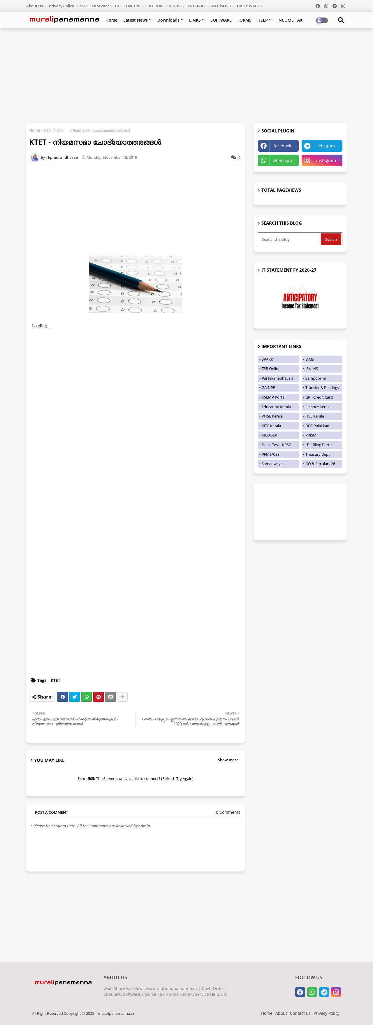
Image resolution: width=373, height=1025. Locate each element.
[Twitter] (74, 697)
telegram (326, 146)
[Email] (110, 697)
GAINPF (268, 387)
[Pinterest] (98, 697)
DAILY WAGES (249, 5)
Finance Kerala (317, 406)
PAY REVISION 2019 (163, 5)
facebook (282, 146)
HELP (262, 20)
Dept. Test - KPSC (276, 444)
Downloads (168, 20)
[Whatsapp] (86, 697)
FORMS (244, 20)
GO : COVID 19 (128, 5)
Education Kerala (276, 406)
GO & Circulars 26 (320, 463)
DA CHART (196, 5)
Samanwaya (272, 463)
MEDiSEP (269, 435)
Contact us (300, 1013)
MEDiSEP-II (221, 5)
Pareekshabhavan (277, 378)
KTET (48, 130)
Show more (228, 759)
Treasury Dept (317, 454)
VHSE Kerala (272, 416)
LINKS (195, 20)
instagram (326, 160)
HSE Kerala (314, 416)
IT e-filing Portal (318, 444)
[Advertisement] (186, 75)
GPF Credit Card (319, 397)
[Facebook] (62, 697)
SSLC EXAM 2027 (95, 5)
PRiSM (310, 435)
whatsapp (282, 160)
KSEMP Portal (273, 397)
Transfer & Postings (322, 387)
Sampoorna (315, 378)
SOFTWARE (221, 20)
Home (111, 20)
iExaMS (311, 368)
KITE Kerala (271, 425)
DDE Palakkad (317, 425)
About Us (35, 5)
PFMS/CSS (270, 454)
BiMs (309, 359)
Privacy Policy (62, 5)
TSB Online (271, 368)
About (281, 1013)
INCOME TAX (289, 20)
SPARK (267, 359)
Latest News (135, 20)
